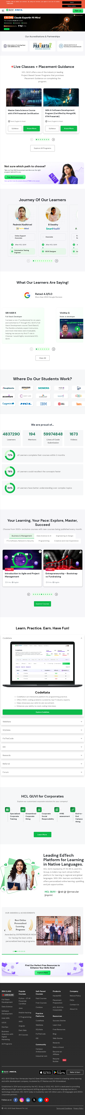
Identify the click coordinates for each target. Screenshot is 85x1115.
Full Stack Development (7, 1000)
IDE (37, 1038)
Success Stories (59, 1020)
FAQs (72, 1000)
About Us (73, 1009)
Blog (54, 1034)
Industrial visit (41, 1056)
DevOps (5, 1027)
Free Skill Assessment (15, 177)
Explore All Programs (42, 148)
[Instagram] (22, 1100)
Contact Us (74, 1004)
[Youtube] (46, 1100)
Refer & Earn (75, 1072)
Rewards (56, 1043)
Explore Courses (42, 604)
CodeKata (40, 1020)
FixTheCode (40, 1034)
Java (20, 1008)
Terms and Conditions (64, 1108)
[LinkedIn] (28, 1100)
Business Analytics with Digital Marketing (7, 1035)
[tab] (21, 535)
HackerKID (57, 996)
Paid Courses (41, 998)
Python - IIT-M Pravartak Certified (24, 1001)
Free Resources (59, 1029)
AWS (20, 1021)
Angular (22, 1026)
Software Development (7, 1012)
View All (42, 358)
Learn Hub (57, 1025)
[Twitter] (34, 1100)
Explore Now (42, 972)
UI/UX (4, 1022)
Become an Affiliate (57, 1052)
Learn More (44, 835)
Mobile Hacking (25, 1012)
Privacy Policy (78, 1108)
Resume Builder (59, 1060)
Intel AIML (6, 1018)
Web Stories (58, 1038)
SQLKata (39, 1029)
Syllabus (15, 128)
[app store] (45, 1072)
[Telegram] (40, 1100)
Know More (31, 128)
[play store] (59, 1072)
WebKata (39, 1025)
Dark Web (23, 1030)
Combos (39, 1007)
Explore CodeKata (42, 712)
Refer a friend (58, 1047)
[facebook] (15, 1100)
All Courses (23, 1035)
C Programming (25, 1017)
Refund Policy (75, 996)
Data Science (7, 1006)
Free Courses (41, 1003)
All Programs (7, 1044)
